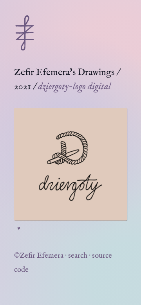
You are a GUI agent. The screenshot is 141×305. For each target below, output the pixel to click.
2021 (22, 87)
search (77, 255)
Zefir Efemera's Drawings (64, 72)
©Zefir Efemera (38, 255)
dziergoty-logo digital (74, 87)
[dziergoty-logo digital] (70, 164)
